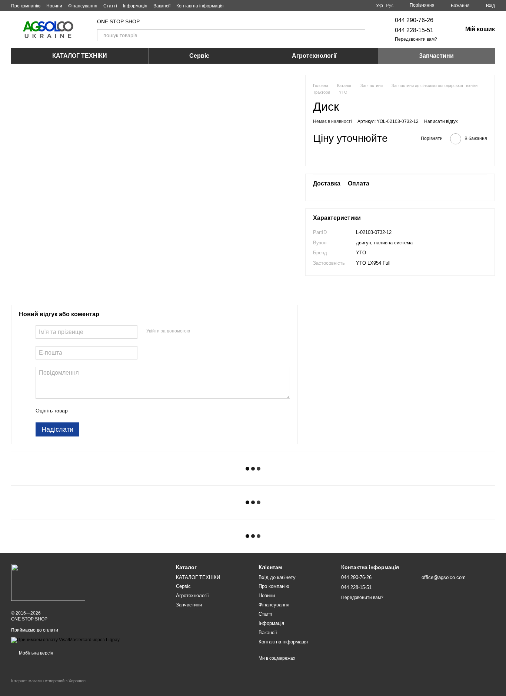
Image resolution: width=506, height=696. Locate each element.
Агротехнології (314, 56)
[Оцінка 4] (115, 410)
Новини (54, 6)
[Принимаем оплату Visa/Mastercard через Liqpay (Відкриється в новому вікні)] (65, 639)
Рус (389, 5)
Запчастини (436, 56)
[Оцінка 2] (92, 410)
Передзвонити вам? (416, 39)
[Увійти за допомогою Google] (210, 331)
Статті (110, 6)
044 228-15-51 (414, 30)
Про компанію (25, 6)
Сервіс (199, 56)
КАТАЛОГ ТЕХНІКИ (79, 56)
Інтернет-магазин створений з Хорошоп (48, 681)
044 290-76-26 (414, 20)
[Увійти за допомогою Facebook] (198, 331)
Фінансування (82, 6)
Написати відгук (440, 121)
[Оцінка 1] (80, 410)
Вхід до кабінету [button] (277, 577)
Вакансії (161, 6)
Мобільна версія (35, 653)
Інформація (135, 6)
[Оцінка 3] (104, 410)
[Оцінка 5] (127, 410)
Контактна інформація (200, 6)
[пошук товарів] (359, 35)
